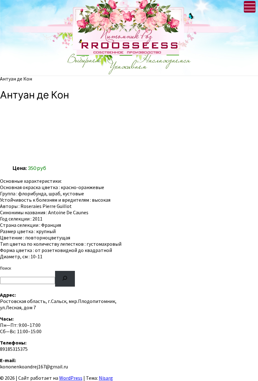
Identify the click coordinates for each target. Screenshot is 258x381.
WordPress (70, 378)
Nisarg (106, 378)
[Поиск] (65, 278)
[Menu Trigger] (249, 7)
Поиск (5, 268)
